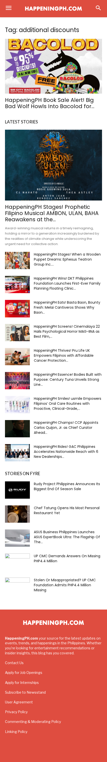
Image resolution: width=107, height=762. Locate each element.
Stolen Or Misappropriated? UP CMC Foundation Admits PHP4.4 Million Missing (65, 585)
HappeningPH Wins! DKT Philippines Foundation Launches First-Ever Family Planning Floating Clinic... (67, 283)
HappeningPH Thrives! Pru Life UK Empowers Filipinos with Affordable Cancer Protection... (64, 355)
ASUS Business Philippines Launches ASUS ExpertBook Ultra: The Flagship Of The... (67, 536)
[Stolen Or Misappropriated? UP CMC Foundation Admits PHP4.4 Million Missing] (17, 586)
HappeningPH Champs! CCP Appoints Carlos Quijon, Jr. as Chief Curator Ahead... (66, 427)
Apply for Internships (22, 682)
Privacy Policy (16, 712)
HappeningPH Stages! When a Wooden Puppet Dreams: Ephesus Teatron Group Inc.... (67, 259)
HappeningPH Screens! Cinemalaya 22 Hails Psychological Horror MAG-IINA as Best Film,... (67, 331)
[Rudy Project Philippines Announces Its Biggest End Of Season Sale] (17, 490)
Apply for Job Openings (23, 672)
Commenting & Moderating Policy (33, 721)
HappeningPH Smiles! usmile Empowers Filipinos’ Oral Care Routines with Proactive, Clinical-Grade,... (67, 403)
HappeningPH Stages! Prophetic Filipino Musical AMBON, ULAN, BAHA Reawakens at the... (52, 213)
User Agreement (19, 702)
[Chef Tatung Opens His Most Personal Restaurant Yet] (17, 514)
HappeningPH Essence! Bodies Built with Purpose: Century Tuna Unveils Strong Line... (68, 379)
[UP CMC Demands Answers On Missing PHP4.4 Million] (17, 562)
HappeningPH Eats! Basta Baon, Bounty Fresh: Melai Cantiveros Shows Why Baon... (67, 307)
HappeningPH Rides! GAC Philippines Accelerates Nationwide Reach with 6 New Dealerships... (66, 451)
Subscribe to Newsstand (25, 692)
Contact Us (14, 663)
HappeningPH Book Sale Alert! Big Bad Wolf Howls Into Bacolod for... (49, 103)
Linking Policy (16, 731)
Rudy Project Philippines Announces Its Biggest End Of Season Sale (67, 486)
